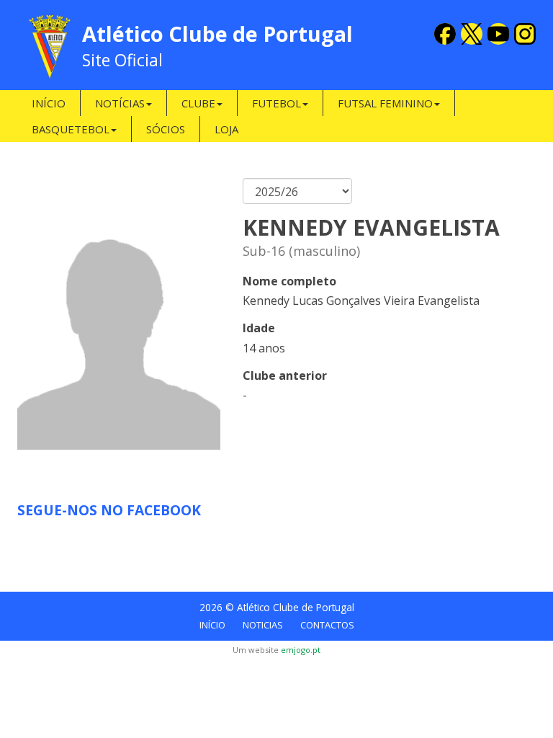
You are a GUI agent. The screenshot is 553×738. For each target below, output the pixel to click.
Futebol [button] (276, 103)
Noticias (263, 624)
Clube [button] (198, 103)
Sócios (165, 129)
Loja (226, 129)
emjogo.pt (300, 649)
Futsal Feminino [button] (385, 103)
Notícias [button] (120, 103)
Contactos (327, 624)
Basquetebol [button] (70, 129)
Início (49, 103)
